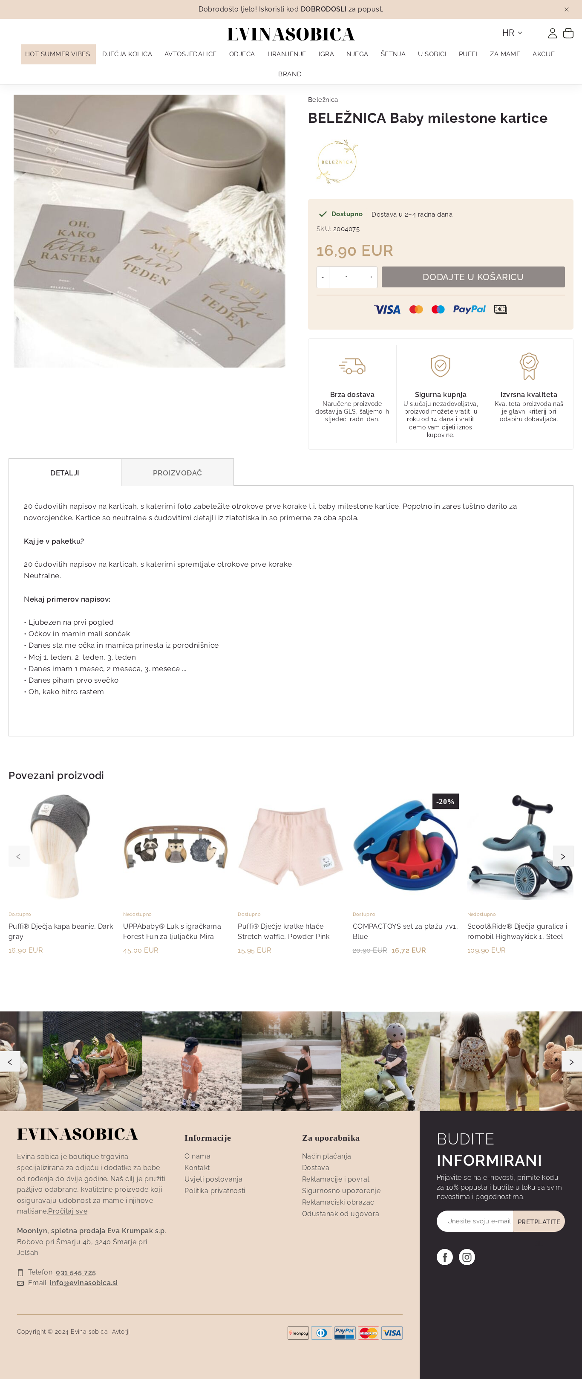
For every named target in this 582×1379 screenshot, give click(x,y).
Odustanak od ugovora (341, 1214)
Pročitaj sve (67, 1211)
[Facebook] (445, 1257)
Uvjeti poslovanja (213, 1179)
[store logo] (291, 34)
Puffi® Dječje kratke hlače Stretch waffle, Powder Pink (283, 931)
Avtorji (121, 1331)
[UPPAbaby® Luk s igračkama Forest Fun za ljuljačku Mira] (176, 897)
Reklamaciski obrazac (338, 1202)
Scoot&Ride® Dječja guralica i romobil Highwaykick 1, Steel (517, 931)
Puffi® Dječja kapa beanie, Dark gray (61, 931)
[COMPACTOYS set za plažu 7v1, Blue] (406, 897)
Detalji (65, 473)
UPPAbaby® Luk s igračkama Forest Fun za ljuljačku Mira (172, 931)
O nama (197, 1156)
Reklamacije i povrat (336, 1179)
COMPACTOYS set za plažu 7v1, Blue (405, 931)
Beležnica (323, 100)
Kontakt (197, 1168)
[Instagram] (467, 1257)
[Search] (536, 31)
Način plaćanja (327, 1156)
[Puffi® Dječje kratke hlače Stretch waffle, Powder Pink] (291, 897)
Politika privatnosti (214, 1191)
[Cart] (568, 32)
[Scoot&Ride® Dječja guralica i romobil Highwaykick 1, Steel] (520, 897)
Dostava (315, 1168)
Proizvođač (177, 473)
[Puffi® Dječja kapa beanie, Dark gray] (62, 897)
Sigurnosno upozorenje (341, 1191)
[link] (552, 33)
